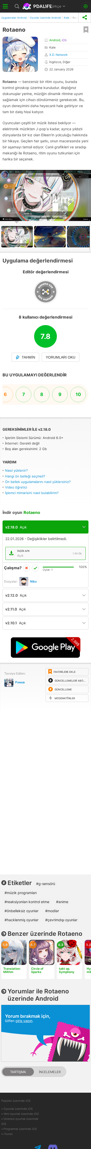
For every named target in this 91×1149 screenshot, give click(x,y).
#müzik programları (21, 893)
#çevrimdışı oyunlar (61, 920)
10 (78, 394)
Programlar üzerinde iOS (20, 1129)
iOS (64, 40)
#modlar (52, 911)
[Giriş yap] (85, 6)
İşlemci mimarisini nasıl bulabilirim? (32, 493)
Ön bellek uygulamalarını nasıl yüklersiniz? (38, 482)
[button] (50, 237)
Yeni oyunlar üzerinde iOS (21, 1114)
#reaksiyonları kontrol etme (27, 902)
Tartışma (18, 1072)
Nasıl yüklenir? (16, 470)
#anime (62, 902)
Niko (33, 581)
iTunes (8, 1134)
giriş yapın (23, 1021)
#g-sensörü (45, 883)
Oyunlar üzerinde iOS (18, 1109)
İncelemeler (50, 1072)
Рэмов (20, 682)
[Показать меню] (5, 6)
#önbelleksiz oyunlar (21, 911)
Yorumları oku (60, 357)
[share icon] (84, 17)
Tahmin (28, 357)
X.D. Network (58, 55)
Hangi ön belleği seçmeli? (25, 476)
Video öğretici (16, 487)
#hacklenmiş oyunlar (21, 920)
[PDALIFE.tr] (37, 6)
